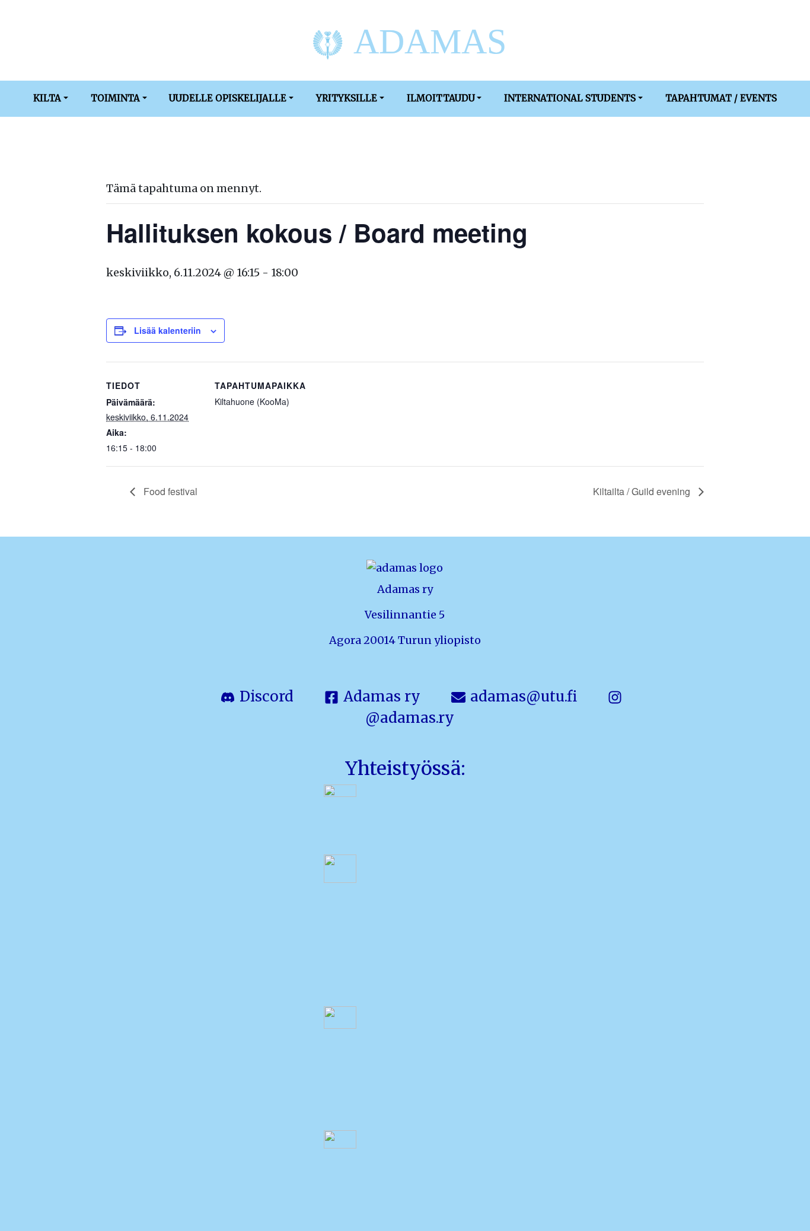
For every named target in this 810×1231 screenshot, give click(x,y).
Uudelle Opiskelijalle (227, 98)
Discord (267, 696)
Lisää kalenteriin (167, 330)
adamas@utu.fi (523, 696)
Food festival (169, 491)
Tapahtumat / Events (721, 98)
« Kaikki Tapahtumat (151, 148)
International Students (570, 98)
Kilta (47, 98)
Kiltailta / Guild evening (643, 491)
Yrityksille (346, 98)
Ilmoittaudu (441, 98)
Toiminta (115, 98)
